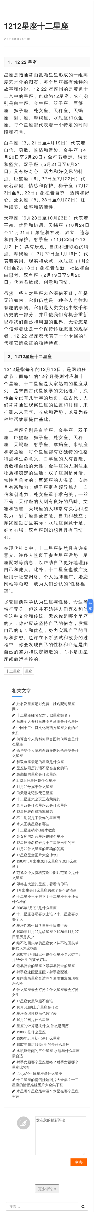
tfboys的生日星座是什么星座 (39, 1073)
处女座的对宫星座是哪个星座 (40, 836)
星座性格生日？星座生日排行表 (42, 925)
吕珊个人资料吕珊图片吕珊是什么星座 (47, 721)
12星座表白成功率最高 (34, 811)
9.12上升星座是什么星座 (36, 780)
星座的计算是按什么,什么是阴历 (42, 1026)
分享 (90, 606)
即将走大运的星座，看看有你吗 (42, 884)
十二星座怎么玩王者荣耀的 (38, 799)
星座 (28, 671)
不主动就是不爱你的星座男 (38, 818)
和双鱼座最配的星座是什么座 (40, 762)
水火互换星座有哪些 (32, 824)
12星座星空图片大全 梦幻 (37, 855)
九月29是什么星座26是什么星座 (42, 805)
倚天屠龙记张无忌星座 (34, 793)
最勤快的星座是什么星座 (36, 774)
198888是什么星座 (31, 1032)
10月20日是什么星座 (32, 1019)
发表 (78, 1162)
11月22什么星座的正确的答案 (40, 849)
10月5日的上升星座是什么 (37, 1007)
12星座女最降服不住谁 (34, 1001)
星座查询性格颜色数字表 (36, 1013)
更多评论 (46, 1188)
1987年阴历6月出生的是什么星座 (42, 1044)
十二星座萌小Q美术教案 (36, 830)
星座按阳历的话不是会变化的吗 (42, 768)
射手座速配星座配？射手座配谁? (42, 972)
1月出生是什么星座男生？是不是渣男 (46, 890)
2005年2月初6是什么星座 (36, 908)
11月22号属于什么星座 (34, 786)
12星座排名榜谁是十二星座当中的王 (45, 842)
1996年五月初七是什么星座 (38, 1038)
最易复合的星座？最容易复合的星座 (45, 966)
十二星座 (13, 671)
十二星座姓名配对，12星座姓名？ (43, 715)
